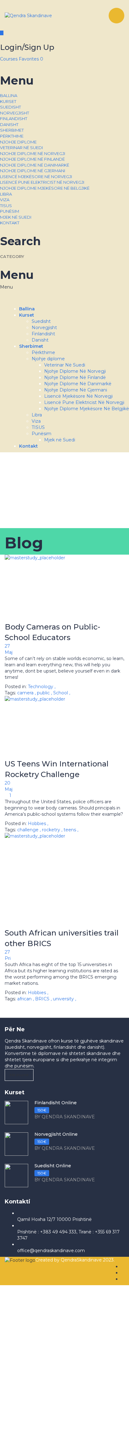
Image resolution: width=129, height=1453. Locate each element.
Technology (40, 686)
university (64, 999)
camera (26, 693)
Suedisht (10, 106)
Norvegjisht (14, 112)
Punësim (9, 211)
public (44, 693)
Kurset (8, 101)
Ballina (8, 95)
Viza (4, 199)
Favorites (31, 59)
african (25, 999)
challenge (28, 830)
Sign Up (42, 1443)
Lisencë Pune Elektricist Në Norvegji (42, 182)
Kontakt (9, 222)
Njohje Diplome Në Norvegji (32, 153)
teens (70, 830)
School (61, 693)
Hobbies (37, 823)
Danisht (9, 124)
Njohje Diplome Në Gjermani (32, 170)
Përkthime (11, 136)
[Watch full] (64, 588)
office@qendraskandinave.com (51, 1250)
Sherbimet (12, 130)
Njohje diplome (18, 141)
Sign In (59, 1443)
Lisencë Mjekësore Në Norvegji (36, 176)
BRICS (43, 999)
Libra (6, 194)
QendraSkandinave (82, 1260)
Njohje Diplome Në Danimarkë (34, 165)
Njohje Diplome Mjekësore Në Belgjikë (45, 188)
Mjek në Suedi (15, 217)
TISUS (6, 205)
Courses (9, 59)
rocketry (51, 830)
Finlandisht (13, 118)
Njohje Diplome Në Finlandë (32, 159)
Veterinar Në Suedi (21, 147)
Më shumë (19, 1074)
